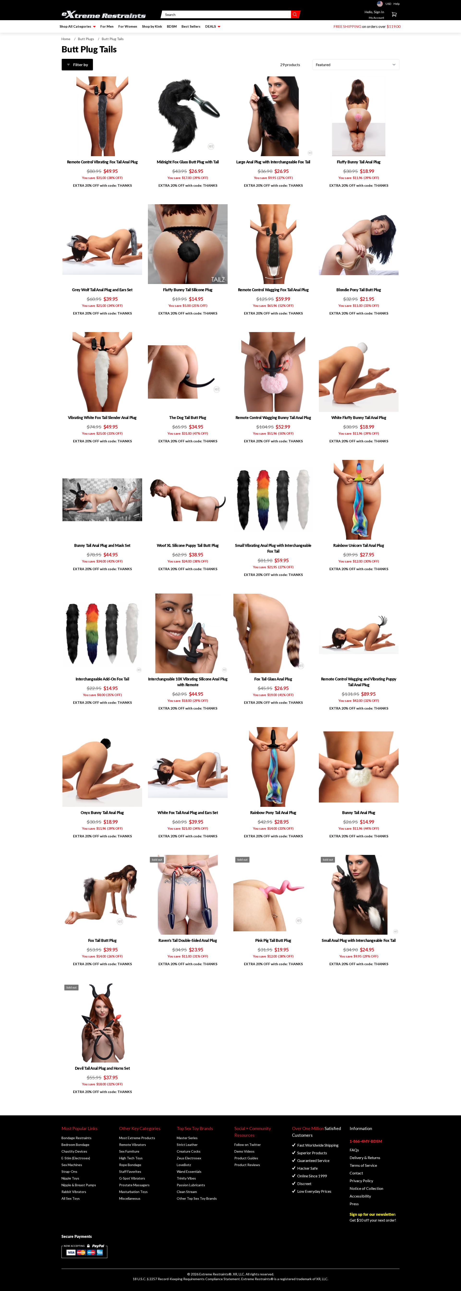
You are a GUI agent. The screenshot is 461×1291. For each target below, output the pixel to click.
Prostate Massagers (134, 1185)
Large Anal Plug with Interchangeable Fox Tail (273, 162)
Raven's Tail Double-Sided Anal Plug (187, 940)
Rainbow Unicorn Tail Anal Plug (358, 545)
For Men (107, 26)
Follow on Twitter (247, 1145)
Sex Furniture (129, 1151)
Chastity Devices (74, 1151)
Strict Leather (187, 1145)
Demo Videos (244, 1151)
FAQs (354, 1150)
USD (381, 3)
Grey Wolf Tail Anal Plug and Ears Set (102, 289)
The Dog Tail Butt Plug (187, 417)
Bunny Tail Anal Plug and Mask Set (102, 545)
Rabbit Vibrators (73, 1192)
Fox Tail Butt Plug (102, 940)
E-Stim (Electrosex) (75, 1158)
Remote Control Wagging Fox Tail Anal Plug (273, 289)
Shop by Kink (152, 26)
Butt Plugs (86, 39)
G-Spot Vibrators (132, 1178)
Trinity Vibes (186, 1178)
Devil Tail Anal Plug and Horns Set (102, 1068)
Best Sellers (191, 26)
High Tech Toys (131, 1158)
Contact (356, 1173)
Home (65, 39)
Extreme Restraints (214, 1274)
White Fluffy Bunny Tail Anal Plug (358, 417)
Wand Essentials (189, 1171)
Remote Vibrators (132, 1145)
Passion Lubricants (191, 1185)
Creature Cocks (188, 1151)
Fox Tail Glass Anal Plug (273, 679)
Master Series (187, 1138)
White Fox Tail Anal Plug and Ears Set (188, 812)
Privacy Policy (361, 1180)
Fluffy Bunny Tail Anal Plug (359, 162)
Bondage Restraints (76, 1138)
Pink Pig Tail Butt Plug (273, 940)
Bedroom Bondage (75, 1145)
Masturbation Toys (133, 1192)
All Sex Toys (70, 1198)
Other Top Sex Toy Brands (197, 1198)
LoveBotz (184, 1165)
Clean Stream (187, 1192)
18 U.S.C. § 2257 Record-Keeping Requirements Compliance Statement (186, 1279)
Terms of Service (363, 1165)
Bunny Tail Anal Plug (358, 812)
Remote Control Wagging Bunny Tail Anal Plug (273, 417)
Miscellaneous (129, 1198)
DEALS (210, 26)
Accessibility (360, 1196)
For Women (127, 26)
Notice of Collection (366, 1188)
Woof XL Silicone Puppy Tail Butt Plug (188, 545)
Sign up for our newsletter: (373, 1214)
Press (354, 1203)
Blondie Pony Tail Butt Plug (358, 289)
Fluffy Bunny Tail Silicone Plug (187, 289)
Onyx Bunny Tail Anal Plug (102, 812)
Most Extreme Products (137, 1138)
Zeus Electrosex (189, 1158)
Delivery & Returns (365, 1157)
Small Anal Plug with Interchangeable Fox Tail (358, 940)
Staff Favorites (130, 1171)
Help (397, 4)
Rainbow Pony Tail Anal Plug (273, 812)
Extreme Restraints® (257, 1279)
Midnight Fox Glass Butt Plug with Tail (188, 162)
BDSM (172, 26)
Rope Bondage (130, 1165)
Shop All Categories (75, 26)
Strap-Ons (69, 1171)
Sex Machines (71, 1165)
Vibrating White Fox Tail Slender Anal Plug (102, 417)
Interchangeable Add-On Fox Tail (102, 679)
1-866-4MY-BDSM (366, 1141)
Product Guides (246, 1158)
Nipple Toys (70, 1178)
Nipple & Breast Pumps (78, 1185)
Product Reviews (247, 1165)
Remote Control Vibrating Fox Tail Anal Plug (102, 162)
